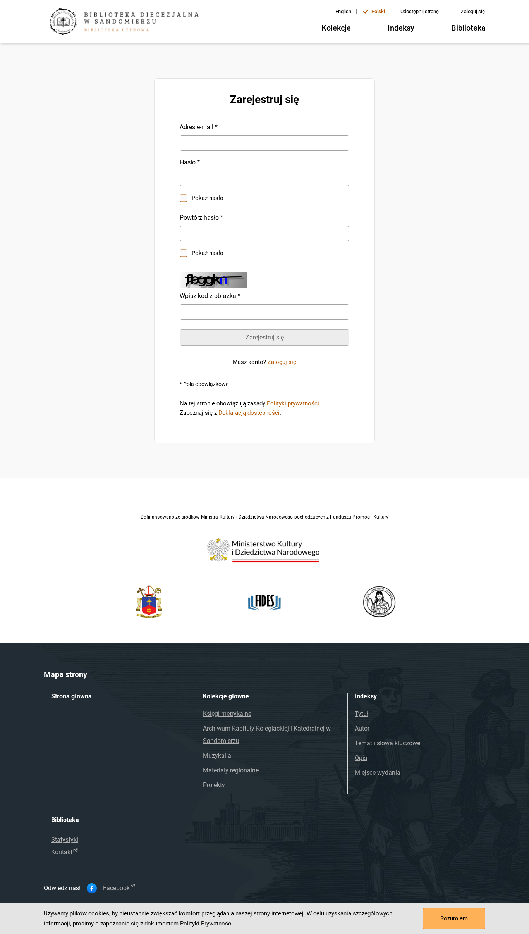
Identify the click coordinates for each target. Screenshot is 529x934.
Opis (361, 758)
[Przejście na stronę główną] (127, 22)
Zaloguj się (473, 11)
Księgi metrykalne (227, 713)
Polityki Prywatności (206, 923)
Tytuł (361, 713)
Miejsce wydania (377, 772)
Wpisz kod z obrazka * (210, 296)
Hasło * (190, 162)
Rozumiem (454, 918)
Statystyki (64, 839)
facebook (116, 888)
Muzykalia (217, 755)
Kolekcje (336, 28)
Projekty (214, 785)
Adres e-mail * (199, 127)
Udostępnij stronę (419, 11)
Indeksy (401, 28)
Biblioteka (468, 28)
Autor (362, 728)
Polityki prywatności (293, 403)
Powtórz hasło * (201, 217)
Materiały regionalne (231, 770)
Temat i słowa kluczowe (387, 743)
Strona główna (71, 696)
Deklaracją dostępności (249, 412)
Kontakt (61, 852)
